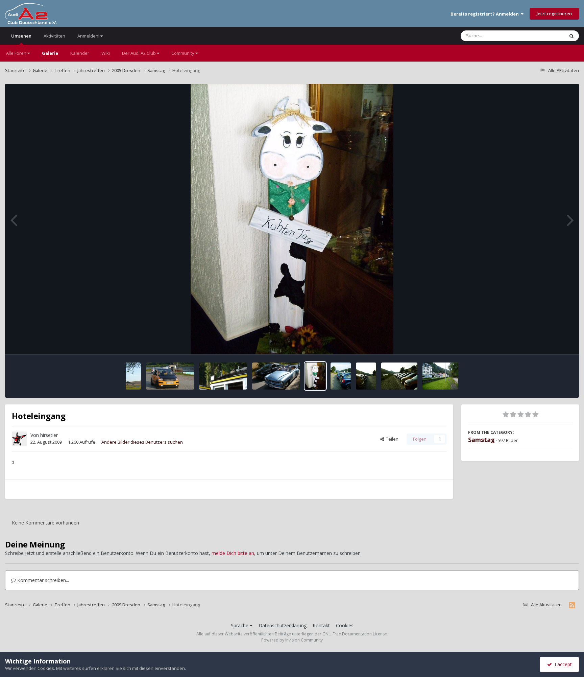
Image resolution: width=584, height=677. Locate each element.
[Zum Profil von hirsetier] (19, 438)
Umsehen (21, 36)
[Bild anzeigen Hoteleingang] (315, 376)
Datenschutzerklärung (283, 625)
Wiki (105, 53)
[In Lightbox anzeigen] (292, 219)
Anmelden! (88, 36)
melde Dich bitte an (233, 553)
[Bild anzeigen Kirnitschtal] (341, 376)
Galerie (50, 53)
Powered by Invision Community (292, 640)
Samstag (481, 440)
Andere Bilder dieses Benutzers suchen (142, 442)
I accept (562, 664)
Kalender (79, 53)
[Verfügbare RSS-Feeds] (572, 605)
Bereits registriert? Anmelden (486, 14)
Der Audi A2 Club (139, 53)
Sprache (240, 625)
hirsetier (49, 435)
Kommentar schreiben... (42, 580)
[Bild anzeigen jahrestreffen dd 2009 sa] (133, 376)
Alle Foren (16, 53)
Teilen (391, 439)
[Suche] (571, 35)
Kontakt (321, 625)
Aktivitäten (54, 36)
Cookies (345, 625)
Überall (548, 36)
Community (183, 53)
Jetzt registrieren (554, 13)
